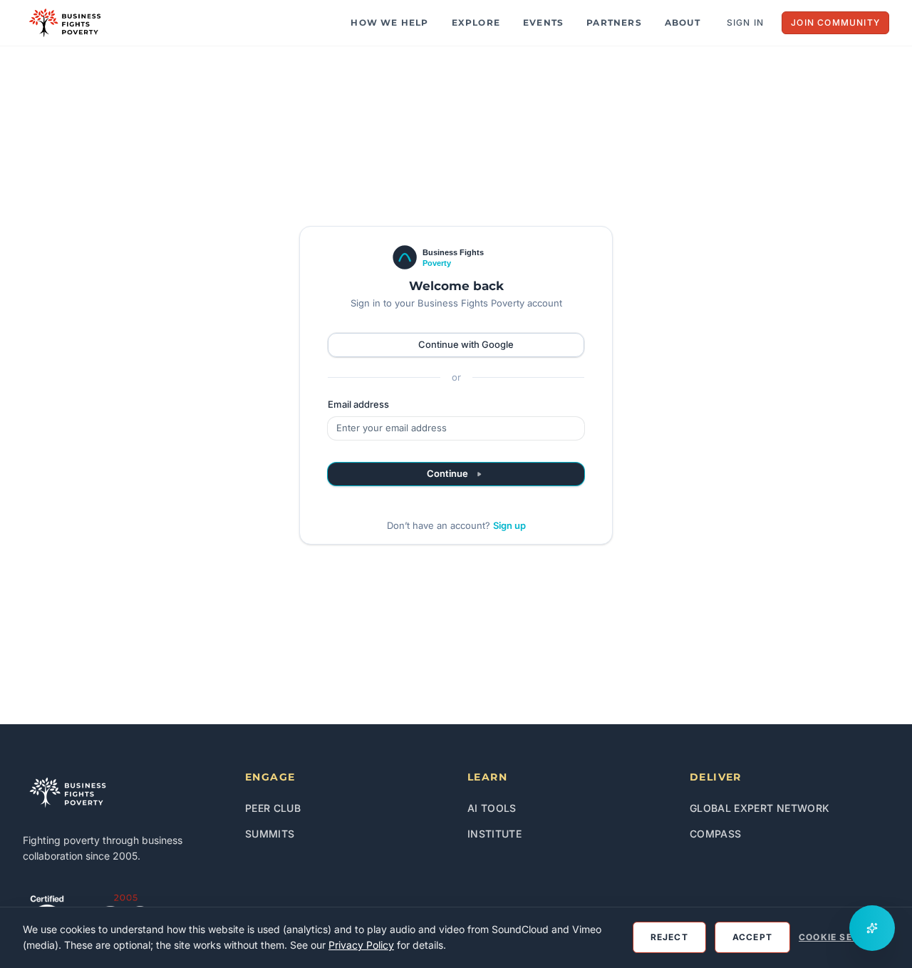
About (682, 22)
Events (543, 22)
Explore (476, 22)
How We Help (389, 22)
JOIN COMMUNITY (835, 22)
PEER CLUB (273, 808)
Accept (752, 937)
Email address (358, 404)
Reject (669, 937)
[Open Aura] (872, 928)
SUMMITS (269, 834)
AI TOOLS (492, 808)
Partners (614, 22)
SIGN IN (745, 22)
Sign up (509, 525)
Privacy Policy (361, 945)
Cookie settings (844, 937)
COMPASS (715, 834)
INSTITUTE (494, 834)
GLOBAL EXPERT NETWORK (759, 808)
